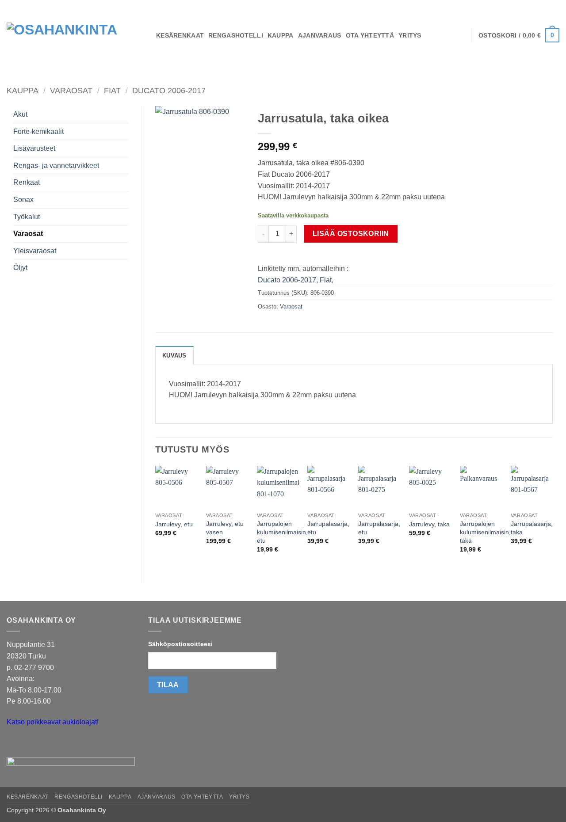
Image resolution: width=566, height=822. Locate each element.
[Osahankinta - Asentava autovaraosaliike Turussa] (75, 35)
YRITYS (409, 35)
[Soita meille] (30, 744)
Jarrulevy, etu (174, 524)
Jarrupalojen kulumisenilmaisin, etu (282, 532)
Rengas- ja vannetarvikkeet (56, 165)
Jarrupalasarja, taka (532, 528)
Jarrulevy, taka (429, 524)
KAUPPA (281, 35)
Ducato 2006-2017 (169, 90)
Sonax (23, 199)
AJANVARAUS (319, 35)
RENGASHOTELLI (235, 35)
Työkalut (26, 217)
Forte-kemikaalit (38, 131)
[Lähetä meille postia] (15, 744)
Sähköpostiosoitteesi (180, 643)
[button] (518, 35)
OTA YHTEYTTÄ (370, 35)
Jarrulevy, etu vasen (225, 528)
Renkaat (26, 182)
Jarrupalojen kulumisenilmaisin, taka (485, 532)
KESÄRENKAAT (180, 35)
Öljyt (20, 267)
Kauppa (22, 90)
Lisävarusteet (34, 148)
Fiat (112, 90)
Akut (20, 114)
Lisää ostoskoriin (351, 233)
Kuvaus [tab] (174, 355)
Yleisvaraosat (34, 251)
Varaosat (71, 90)
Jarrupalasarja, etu (328, 528)
